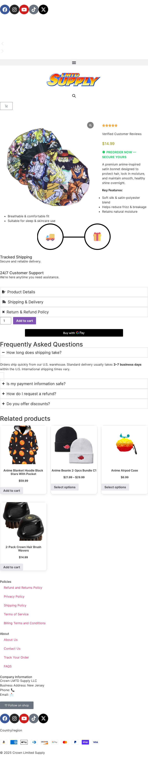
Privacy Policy (14, 596)
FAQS (8, 666)
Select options (65, 487)
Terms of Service (16, 614)
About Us (11, 640)
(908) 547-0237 (27, 690)
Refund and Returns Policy (23, 587)
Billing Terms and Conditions (24, 623)
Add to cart (24, 321)
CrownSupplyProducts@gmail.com (39, 695)
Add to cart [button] (11, 490)
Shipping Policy (15, 605)
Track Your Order (16, 657)
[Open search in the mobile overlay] (74, 95)
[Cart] (6, 106)
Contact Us (12, 648)
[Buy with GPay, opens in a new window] (74, 333)
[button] (74, 43)
